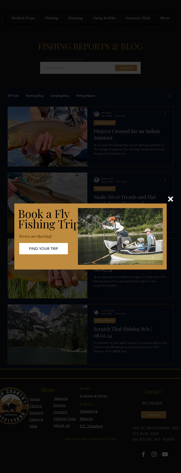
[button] (170, 199)
